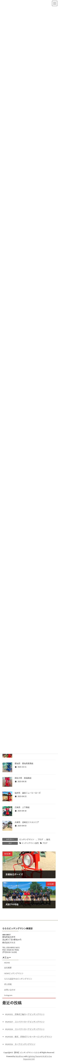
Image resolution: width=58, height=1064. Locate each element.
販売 (48, 839)
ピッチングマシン (26, 839)
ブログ (40, 839)
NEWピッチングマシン (13, 973)
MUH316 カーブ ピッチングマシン (20, 1044)
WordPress (19, 1056)
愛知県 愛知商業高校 (24, 763)
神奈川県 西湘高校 (23, 778)
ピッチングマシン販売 (30, 843)
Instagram (8, 995)
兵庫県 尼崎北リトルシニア (27, 822)
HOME (7, 962)
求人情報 (8, 984)
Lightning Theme (34, 1056)
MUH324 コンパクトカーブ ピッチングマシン (25, 1029)
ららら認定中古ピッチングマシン (18, 979)
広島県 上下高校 (22, 807)
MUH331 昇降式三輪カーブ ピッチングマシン (25, 1014)
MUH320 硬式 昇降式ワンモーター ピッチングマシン (28, 1036)
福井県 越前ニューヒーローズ (28, 793)
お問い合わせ (9, 990)
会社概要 (8, 967)
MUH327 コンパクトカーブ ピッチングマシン (25, 1022)
